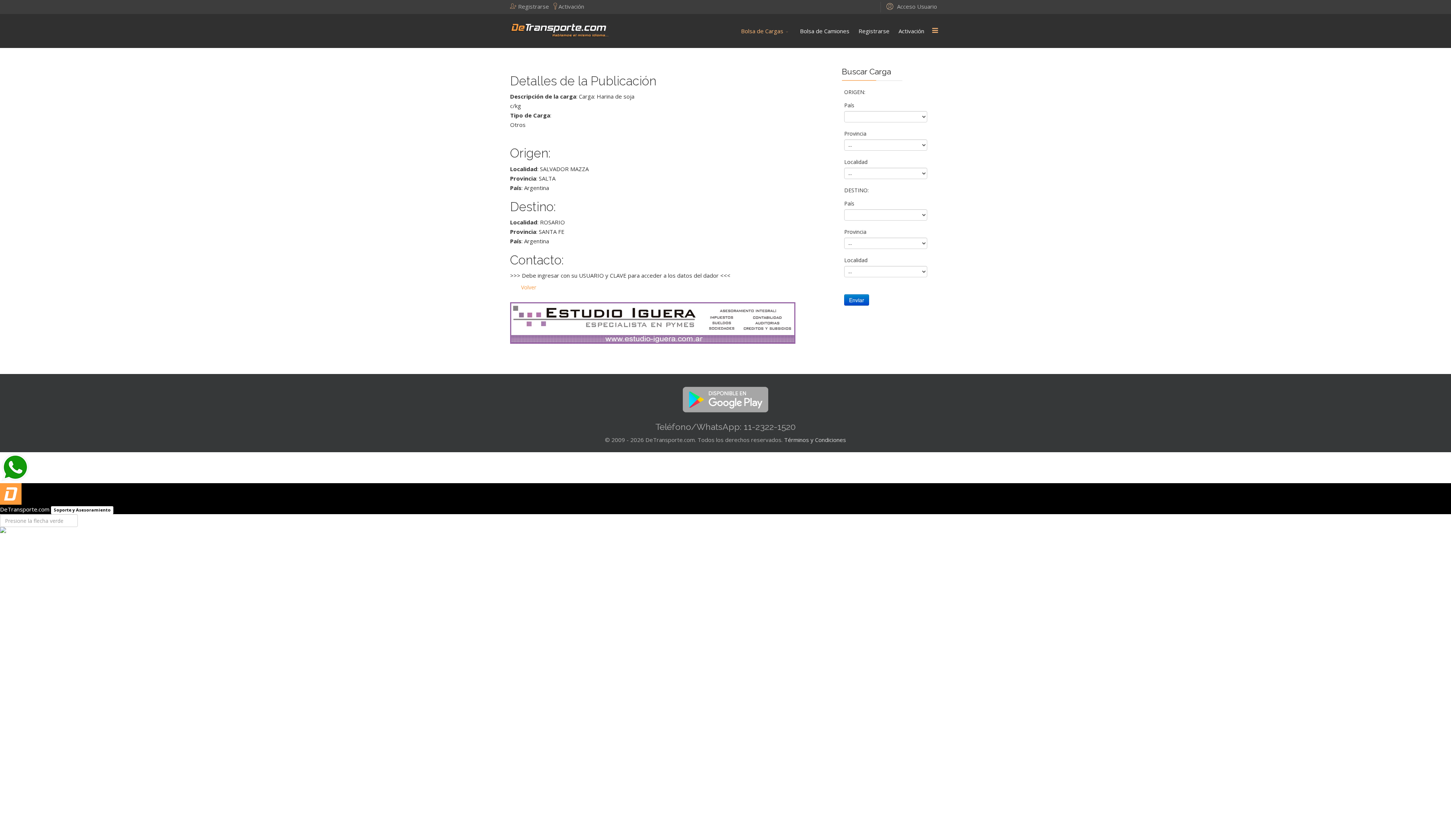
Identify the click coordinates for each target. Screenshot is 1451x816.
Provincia (856, 133)
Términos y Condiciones (815, 440)
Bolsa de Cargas (762, 31)
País (850, 105)
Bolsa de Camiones (824, 31)
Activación (911, 31)
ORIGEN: (855, 92)
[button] (532, 6)
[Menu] (935, 31)
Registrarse (874, 31)
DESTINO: (857, 190)
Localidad (856, 161)
